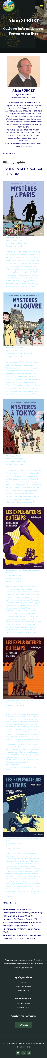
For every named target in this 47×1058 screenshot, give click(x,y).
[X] (23, 1053)
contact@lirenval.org (23, 967)
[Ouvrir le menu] (41, 6)
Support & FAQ (23, 1007)
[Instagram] (29, 1053)
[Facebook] (18, 1053)
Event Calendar (23, 1003)
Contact (23, 982)
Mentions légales (23, 986)
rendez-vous (23, 990)
